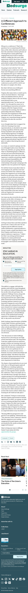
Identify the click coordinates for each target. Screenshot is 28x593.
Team (2, 511)
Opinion (9, 10)
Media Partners (5, 517)
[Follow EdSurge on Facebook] (24, 579)
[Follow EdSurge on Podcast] (9, 582)
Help (17, 588)
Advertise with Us (6, 521)
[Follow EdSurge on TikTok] (17, 579)
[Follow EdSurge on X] (9, 579)
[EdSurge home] (6, 1)
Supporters (4, 513)
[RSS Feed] (2, 442)
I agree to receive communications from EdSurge (13, 281)
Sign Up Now (18, 269)
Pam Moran (4, 26)
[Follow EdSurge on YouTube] (2, 582)
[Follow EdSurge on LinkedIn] (20, 579)
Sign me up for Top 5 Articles (21, 262)
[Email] (5, 442)
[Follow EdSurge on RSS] (2, 579)
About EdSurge (5, 509)
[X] (14, 442)
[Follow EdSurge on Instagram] (6, 579)
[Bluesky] (11, 442)
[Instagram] (8, 442)
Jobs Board (4, 533)
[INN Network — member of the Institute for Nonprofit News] (4, 540)
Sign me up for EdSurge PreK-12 (8, 262)
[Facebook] (20, 442)
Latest (2, 529)
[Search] (26, 1)
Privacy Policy (17, 276)
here (6, 446)
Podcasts (16, 10)
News (3, 10)
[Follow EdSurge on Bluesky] (13, 579)
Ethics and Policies (6, 515)
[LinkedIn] (17, 442)
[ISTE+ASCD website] (17, 1)
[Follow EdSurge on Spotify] (6, 582)
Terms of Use (9, 276)
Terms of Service (11, 588)
